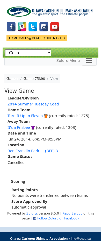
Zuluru (31, 213)
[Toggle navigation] (89, 60)
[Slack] (22, 26)
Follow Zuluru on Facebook (58, 218)
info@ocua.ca (81, 238)
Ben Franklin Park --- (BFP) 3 (33, 150)
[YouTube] (54, 26)
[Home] (50, 9)
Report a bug (72, 213)
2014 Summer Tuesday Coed (33, 103)
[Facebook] (11, 26)
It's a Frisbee (19, 127)
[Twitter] (33, 26)
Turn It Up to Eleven (25, 115)
